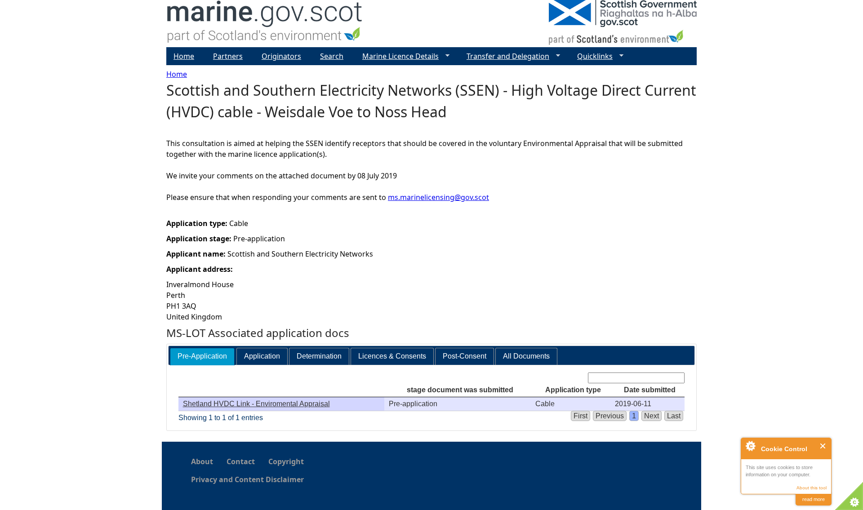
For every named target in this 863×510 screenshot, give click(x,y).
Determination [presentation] (319, 356)
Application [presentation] (262, 356)
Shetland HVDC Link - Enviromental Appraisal (256, 404)
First (580, 416)
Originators (281, 56)
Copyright (286, 461)
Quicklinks (591, 56)
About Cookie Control (750, 445)
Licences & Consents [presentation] (392, 356)
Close (823, 446)
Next (651, 416)
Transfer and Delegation (504, 56)
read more (813, 499)
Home (176, 74)
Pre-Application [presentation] (202, 356)
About (202, 461)
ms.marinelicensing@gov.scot (438, 197)
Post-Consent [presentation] (464, 356)
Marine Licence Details (397, 56)
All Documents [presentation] (526, 356)
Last (674, 416)
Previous (610, 416)
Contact (241, 461)
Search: (574, 377)
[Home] (265, 23)
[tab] (202, 356)
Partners (228, 56)
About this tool (811, 487)
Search (331, 56)
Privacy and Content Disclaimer (247, 479)
